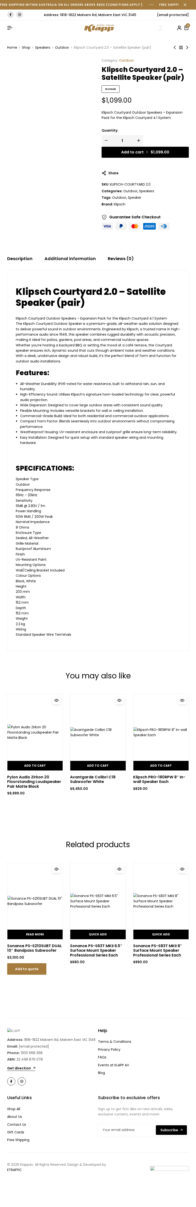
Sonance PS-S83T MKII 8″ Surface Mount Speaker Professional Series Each (157, 950)
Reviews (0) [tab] (121, 259)
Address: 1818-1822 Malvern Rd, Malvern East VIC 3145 (90, 14)
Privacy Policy (109, 1049)
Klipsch (119, 204)
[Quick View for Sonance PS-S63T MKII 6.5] (119, 869)
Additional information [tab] (70, 259)
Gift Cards (15, 1132)
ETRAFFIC (14, 1169)
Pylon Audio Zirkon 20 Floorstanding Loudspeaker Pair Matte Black (34, 782)
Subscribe (169, 1130)
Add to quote (26, 969)
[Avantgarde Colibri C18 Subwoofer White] (97, 732)
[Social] (11, 1081)
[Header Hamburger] (9, 28)
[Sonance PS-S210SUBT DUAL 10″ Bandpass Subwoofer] (35, 901)
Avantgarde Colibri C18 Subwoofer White (92, 779)
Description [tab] (20, 259)
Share (113, 173)
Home (12, 47)
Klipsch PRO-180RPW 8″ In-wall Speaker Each (159, 779)
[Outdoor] (181, 47)
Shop (26, 47)
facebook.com (10, 14)
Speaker (134, 197)
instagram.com (19, 14)
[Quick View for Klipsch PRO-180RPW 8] (182, 700)
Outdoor (62, 47)
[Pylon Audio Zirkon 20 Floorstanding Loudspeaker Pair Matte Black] (35, 732)
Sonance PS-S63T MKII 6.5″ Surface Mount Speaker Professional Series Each (96, 950)
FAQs (102, 1057)
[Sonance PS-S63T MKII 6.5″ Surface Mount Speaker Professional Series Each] (97, 901)
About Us (14, 1116)
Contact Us (16, 1124)
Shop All (13, 1109)
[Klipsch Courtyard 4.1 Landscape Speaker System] (187, 47)
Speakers (42, 47)
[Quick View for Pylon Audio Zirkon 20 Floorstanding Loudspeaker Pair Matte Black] (56, 700)
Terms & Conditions (114, 1041)
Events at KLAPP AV (113, 1065)
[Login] (179, 28)
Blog (101, 1072)
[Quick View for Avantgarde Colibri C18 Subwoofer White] (119, 700)
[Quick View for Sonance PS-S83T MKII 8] (182, 869)
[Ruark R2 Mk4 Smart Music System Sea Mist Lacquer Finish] (174, 47)
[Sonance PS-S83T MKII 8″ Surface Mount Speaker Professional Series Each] (161, 901)
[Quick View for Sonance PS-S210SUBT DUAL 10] (56, 869)
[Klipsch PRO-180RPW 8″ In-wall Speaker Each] (161, 732)
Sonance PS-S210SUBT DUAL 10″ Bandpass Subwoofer (34, 948)
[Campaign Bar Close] (187, 5)
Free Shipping (18, 1139)
